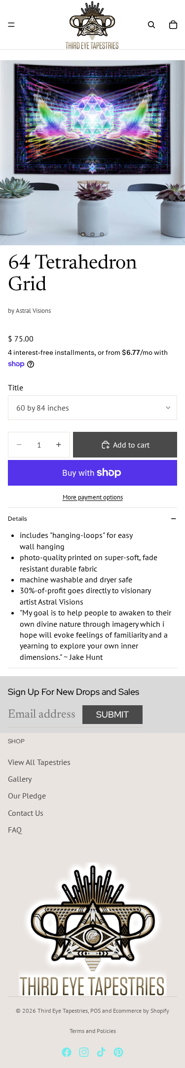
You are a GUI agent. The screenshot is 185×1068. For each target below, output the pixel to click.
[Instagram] (84, 1052)
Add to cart (131, 445)
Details (17, 519)
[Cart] (173, 25)
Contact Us (25, 812)
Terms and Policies (93, 1030)
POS (95, 1010)
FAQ (15, 830)
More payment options (93, 497)
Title (15, 387)
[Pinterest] (118, 1052)
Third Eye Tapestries (62, 1010)
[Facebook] (67, 1052)
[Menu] (11, 24)
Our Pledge (27, 796)
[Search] (151, 25)
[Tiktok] (101, 1052)
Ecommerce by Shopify (141, 1010)
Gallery (20, 779)
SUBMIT (112, 714)
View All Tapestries (39, 761)
